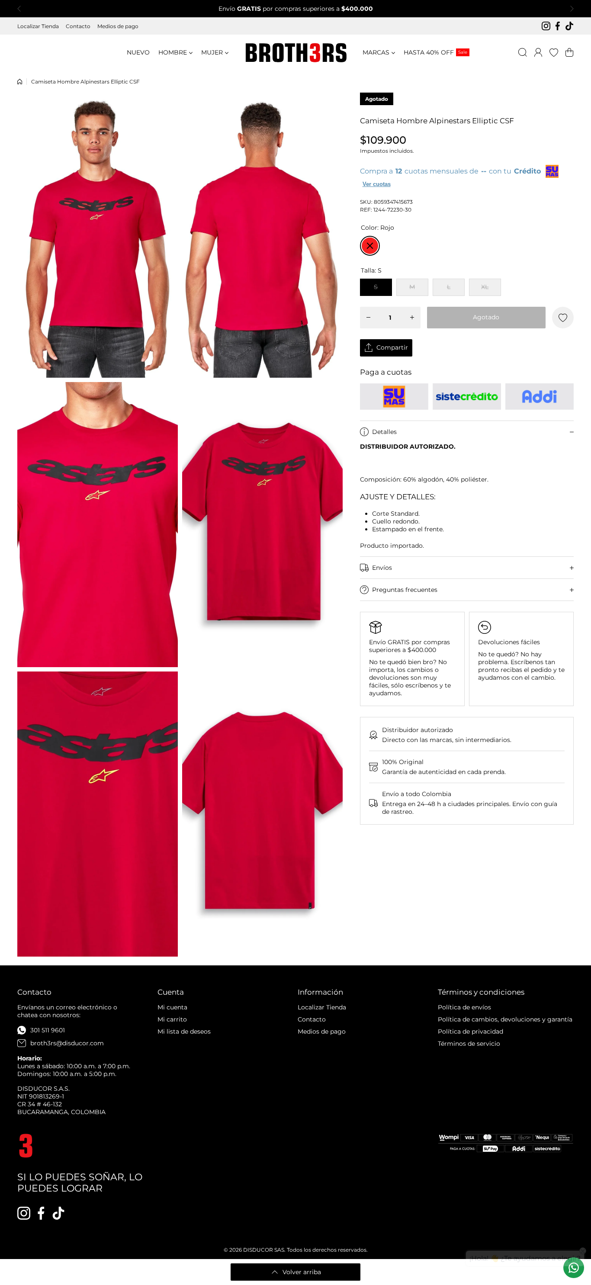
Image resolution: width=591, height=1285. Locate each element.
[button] (21, 8)
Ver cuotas (377, 184)
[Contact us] (573, 1267)
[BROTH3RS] (295, 52)
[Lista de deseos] (553, 52)
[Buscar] (522, 52)
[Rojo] (370, 246)
